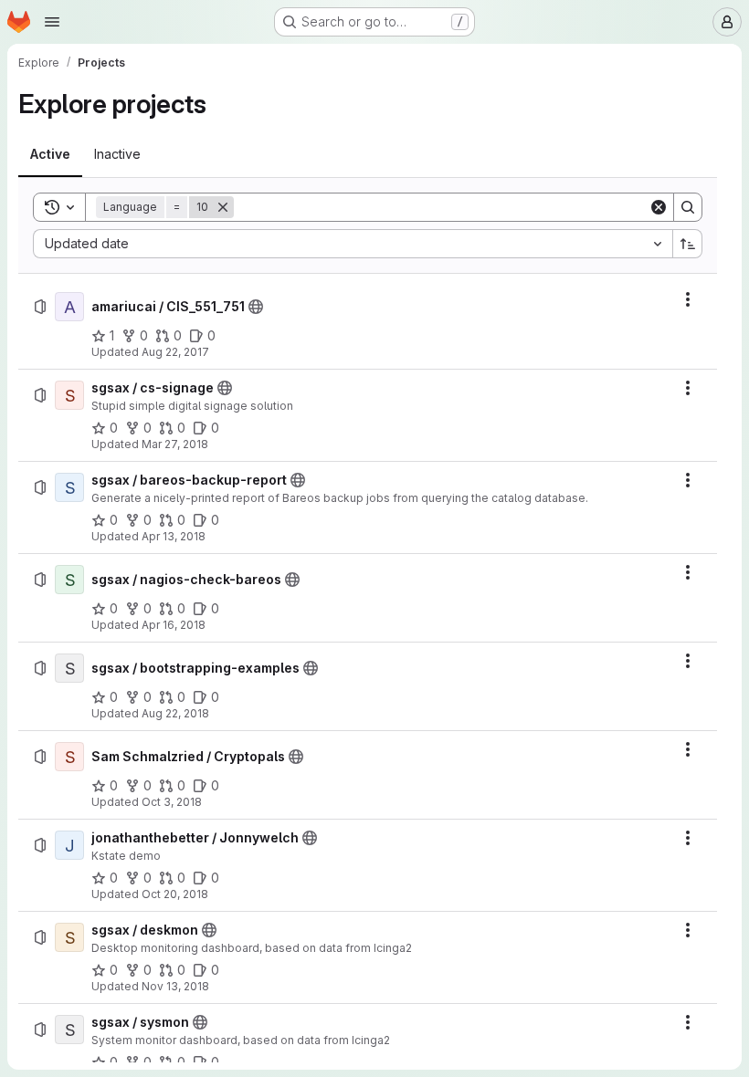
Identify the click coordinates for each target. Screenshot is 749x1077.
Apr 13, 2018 (174, 536)
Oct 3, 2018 (172, 802)
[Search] (687, 207)
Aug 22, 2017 (175, 352)
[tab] (50, 154)
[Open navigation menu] (52, 22)
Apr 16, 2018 (174, 625)
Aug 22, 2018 (175, 713)
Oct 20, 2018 (175, 894)
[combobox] (352, 243)
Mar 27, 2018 (175, 444)
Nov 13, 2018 (175, 986)
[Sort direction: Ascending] (687, 243)
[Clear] (659, 207)
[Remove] (223, 207)
